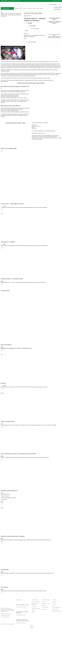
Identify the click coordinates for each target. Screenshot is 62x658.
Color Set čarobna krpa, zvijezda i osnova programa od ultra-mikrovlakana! (18, 453)
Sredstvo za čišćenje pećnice (8, 421)
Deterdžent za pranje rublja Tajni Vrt (9, 490)
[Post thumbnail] (18, 602)
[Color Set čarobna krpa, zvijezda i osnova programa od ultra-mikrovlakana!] (13, 440)
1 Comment (24, 622)
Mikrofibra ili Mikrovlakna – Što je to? (22, 604)
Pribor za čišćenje (31, 12)
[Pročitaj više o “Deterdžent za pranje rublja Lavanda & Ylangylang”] (2, 542)
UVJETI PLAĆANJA (57, 7)
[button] (2, 209)
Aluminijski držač (5, 569)
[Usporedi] (2, 202)
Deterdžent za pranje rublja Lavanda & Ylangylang (12, 536)
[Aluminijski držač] (13, 555)
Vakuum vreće (44, 609)
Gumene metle (30, 35)
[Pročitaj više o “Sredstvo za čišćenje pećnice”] (2, 427)
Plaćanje (53, 603)
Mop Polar (3, 383)
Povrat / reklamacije (55, 607)
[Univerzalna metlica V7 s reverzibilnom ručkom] (13, 263)
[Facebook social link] (46, 1)
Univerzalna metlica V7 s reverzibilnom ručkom (12, 278)
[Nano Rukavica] (4, 581)
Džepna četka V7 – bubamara (8, 242)
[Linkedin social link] (49, 1)
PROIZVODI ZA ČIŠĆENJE (38, 35)
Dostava (53, 605)
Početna (25, 12)
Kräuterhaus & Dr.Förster (36, 608)
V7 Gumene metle (38, 12)
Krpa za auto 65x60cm (6, 344)
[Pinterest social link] (48, 1)
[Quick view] (2, 211)
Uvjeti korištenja (55, 609)
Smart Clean (44, 605)
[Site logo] (7, 4)
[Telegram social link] (51, 1)
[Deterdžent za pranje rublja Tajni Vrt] (13, 475)
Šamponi (33, 612)
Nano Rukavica (4, 587)
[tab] (27, 42)
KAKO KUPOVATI (57, 9)
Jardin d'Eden (34, 606)
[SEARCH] (47, 4)
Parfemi (33, 610)
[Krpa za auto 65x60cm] (13, 304)
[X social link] (47, 1)
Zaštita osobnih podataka (56, 611)
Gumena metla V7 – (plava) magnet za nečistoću (12, 203)
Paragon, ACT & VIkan (46, 603)
